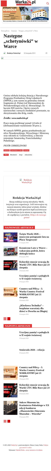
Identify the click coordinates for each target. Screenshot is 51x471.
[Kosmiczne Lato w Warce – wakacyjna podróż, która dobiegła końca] (10, 251)
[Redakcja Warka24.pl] (5, 53)
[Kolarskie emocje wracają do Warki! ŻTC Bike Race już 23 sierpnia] (10, 265)
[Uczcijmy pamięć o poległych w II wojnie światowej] (10, 279)
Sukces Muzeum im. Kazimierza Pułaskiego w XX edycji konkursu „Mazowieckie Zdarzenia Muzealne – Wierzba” (34, 408)
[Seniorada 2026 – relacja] (10, 355)
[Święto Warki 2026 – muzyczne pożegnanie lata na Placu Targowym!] (10, 237)
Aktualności (13, 154)
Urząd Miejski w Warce (16, 150)
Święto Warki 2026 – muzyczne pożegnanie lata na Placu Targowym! (34, 237)
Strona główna (5, 31)
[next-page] (8, 318)
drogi (20, 154)
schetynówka (28, 154)
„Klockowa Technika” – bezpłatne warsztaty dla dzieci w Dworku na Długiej (33, 308)
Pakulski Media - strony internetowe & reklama (29, 450)
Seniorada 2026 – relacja (31, 349)
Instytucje (14, 31)
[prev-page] (5, 318)
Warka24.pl (14, 445)
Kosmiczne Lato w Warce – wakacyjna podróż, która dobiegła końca (33, 251)
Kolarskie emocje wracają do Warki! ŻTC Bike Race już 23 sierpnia (34, 264)
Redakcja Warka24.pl (13, 53)
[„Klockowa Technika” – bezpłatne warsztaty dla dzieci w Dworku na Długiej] (10, 309)
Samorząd (26, 150)
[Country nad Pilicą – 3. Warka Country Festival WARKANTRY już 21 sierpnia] (10, 292)
